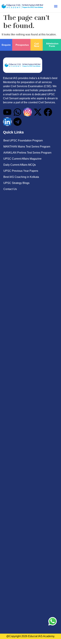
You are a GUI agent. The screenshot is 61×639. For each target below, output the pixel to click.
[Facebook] (48, 112)
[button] (55, 6)
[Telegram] (17, 121)
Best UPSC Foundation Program (23, 140)
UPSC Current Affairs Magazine (22, 158)
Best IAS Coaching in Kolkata (21, 176)
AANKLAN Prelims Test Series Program (27, 152)
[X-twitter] (38, 112)
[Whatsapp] (17, 112)
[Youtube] (7, 112)
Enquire (6, 44)
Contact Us (10, 189)
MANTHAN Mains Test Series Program (26, 146)
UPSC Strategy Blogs (16, 183)
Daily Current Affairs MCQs (19, 164)
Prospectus (22, 44)
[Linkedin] (7, 121)
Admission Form (52, 44)
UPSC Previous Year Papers (20, 170)
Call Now (36, 44)
